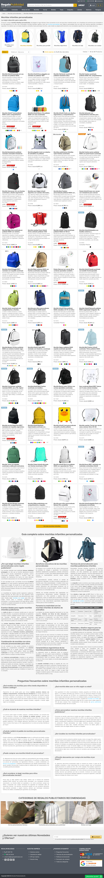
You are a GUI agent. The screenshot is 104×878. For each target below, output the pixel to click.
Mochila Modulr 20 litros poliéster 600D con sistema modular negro (12, 348)
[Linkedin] (8, 860)
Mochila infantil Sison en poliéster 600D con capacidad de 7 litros (64, 465)
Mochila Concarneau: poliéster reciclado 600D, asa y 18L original (12, 387)
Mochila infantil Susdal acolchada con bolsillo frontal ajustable (89, 270)
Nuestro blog (34, 859)
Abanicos (88, 9)
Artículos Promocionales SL (18, 876)
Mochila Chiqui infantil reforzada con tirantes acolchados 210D (38, 465)
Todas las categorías (62, 861)
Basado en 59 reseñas (91, 865)
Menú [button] (4, 9)
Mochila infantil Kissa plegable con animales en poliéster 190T (39, 74)
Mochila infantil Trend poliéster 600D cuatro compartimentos (12, 113)
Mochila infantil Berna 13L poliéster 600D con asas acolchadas (39, 113)
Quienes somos (34, 852)
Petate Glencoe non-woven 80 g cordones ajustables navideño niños (64, 270)
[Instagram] (14, 860)
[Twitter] (5, 860)
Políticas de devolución (63, 857)
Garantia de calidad (35, 854)
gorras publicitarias (96, 702)
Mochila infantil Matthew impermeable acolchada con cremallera (36, 427)
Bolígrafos (70, 9)
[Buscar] (75, 5)
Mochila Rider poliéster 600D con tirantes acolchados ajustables (38, 270)
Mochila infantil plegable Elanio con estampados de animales (90, 504)
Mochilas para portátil (43, 45)
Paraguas (98, 9)
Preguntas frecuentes (62, 852)
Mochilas (36, 9)
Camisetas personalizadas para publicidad (52, 825)
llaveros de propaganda (9, 763)
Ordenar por (14, 52)
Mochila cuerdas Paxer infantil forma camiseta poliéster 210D (37, 231)
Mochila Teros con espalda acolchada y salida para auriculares (13, 465)
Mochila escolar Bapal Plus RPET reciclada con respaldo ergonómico (13, 426)
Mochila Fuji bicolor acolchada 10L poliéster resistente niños (64, 74)
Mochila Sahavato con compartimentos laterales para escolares (88, 114)
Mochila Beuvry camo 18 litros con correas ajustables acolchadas (64, 387)
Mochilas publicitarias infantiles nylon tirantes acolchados (63, 152)
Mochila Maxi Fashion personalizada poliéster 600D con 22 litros (64, 192)
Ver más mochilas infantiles (52, 526)
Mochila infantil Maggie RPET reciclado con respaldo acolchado (12, 270)
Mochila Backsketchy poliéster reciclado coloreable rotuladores (12, 152)
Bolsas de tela (26, 9)
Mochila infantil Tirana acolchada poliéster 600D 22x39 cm (64, 231)
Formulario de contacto (62, 859)
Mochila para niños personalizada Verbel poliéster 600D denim (38, 309)
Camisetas (15, 9)
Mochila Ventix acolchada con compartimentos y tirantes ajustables (11, 309)
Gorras (45, 9)
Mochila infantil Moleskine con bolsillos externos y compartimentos (88, 231)
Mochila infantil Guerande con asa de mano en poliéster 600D (12, 74)
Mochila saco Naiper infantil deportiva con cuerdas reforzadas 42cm (38, 192)
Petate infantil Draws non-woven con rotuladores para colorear (89, 191)
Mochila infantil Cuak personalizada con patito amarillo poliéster (65, 426)
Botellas (53, 9)
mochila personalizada (54, 24)
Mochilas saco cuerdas (9, 45)
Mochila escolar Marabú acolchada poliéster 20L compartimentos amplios (13, 505)
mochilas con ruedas (18, 598)
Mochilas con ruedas (94, 45)
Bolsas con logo (86, 825)
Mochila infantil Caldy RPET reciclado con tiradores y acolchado (39, 348)
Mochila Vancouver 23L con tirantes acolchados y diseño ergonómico (13, 191)
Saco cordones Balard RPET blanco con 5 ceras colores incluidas (90, 387)
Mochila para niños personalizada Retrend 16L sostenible (64, 504)
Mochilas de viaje (77, 45)
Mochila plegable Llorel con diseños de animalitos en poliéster (39, 152)
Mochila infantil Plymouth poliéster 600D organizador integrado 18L (90, 309)
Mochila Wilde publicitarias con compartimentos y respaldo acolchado (37, 505)
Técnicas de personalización (64, 854)
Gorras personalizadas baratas (17, 825)
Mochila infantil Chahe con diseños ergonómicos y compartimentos (65, 113)
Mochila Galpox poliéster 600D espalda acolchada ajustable (63, 348)
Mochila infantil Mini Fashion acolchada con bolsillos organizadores (37, 388)
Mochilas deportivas (60, 45)
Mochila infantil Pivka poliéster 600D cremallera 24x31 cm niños (64, 309)
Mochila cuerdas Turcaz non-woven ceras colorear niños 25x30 (90, 426)
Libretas (79, 9)
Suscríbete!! (96, 836)
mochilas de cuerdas (78, 601)
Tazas (61, 9)
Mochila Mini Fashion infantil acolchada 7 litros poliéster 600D (89, 348)
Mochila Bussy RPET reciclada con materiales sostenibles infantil (90, 465)
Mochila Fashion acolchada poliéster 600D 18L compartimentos (90, 74)
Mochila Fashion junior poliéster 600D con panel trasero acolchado (90, 152)
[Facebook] (11, 860)
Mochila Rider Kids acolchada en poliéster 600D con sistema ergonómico (12, 231)
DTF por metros (34, 857)
